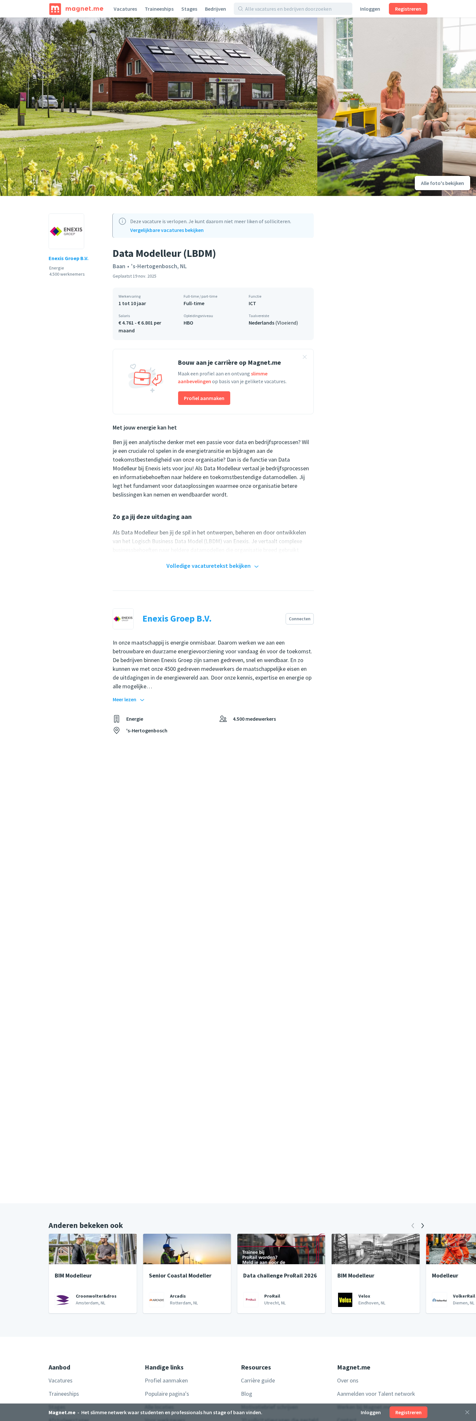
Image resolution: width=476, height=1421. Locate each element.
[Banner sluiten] (304, 358)
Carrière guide (258, 1380)
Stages (189, 9)
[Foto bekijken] (158, 106)
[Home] (76, 8)
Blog (246, 1393)
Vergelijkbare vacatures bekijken (167, 230)
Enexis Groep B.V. (68, 258)
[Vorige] (413, 1226)
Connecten (300, 619)
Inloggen (370, 9)
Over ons (347, 1380)
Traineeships (159, 9)
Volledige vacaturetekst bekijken (208, 565)
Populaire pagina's (167, 1393)
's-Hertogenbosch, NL (159, 266)
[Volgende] (422, 1226)
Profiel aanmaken (204, 398)
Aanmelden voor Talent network (376, 1393)
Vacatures (125, 9)
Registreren (408, 9)
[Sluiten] (467, 1412)
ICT (252, 303)
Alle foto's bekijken (442, 183)
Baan (119, 266)
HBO (188, 322)
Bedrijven (215, 9)
